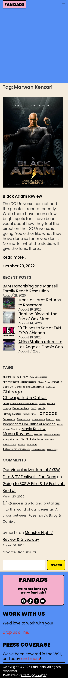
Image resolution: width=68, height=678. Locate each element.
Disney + (7, 408)
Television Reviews (16, 449)
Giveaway (9, 419)
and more (30, 658)
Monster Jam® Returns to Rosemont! (39, 302)
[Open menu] (63, 4)
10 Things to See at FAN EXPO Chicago (39, 330)
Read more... (14, 257)
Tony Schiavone (38, 450)
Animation (57, 382)
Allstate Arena (44, 382)
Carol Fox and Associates (29, 386)
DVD (33, 408)
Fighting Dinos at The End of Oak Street (37, 316)
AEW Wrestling (11, 381)
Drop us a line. (16, 632)
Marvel (60, 425)
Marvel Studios (11, 429)
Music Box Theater (52, 434)
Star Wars (32, 444)
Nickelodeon (34, 439)
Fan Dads (14, 4)
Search (56, 565)
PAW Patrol (49, 440)
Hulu (58, 419)
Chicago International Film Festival (20, 403)
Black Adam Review (22, 196)
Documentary (20, 408)
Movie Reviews (18, 434)
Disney (51, 403)
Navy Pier (8, 439)
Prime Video (9, 444)
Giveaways (23, 419)
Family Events (12, 414)
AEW (25, 376)
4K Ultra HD (9, 376)
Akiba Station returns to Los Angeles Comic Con (40, 344)
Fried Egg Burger (33, 675)
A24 (19, 377)
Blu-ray (8, 386)
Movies (38, 434)
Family (41, 408)
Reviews (21, 445)
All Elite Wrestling (28, 382)
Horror (50, 419)
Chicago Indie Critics (25, 397)
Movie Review (34, 428)
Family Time (29, 414)
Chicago (12, 392)
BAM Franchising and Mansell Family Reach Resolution (30, 288)
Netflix (20, 439)
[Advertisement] (34, 46)
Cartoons (50, 387)
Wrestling (52, 449)
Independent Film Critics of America (29, 424)
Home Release (38, 419)
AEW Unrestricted (38, 377)
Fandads (47, 413)
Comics (42, 404)
